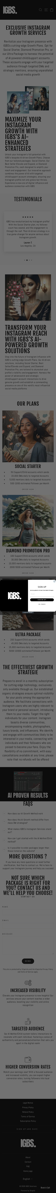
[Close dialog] (54, 581)
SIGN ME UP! (42, 599)
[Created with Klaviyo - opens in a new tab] (28, 612)
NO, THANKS (42, 604)
